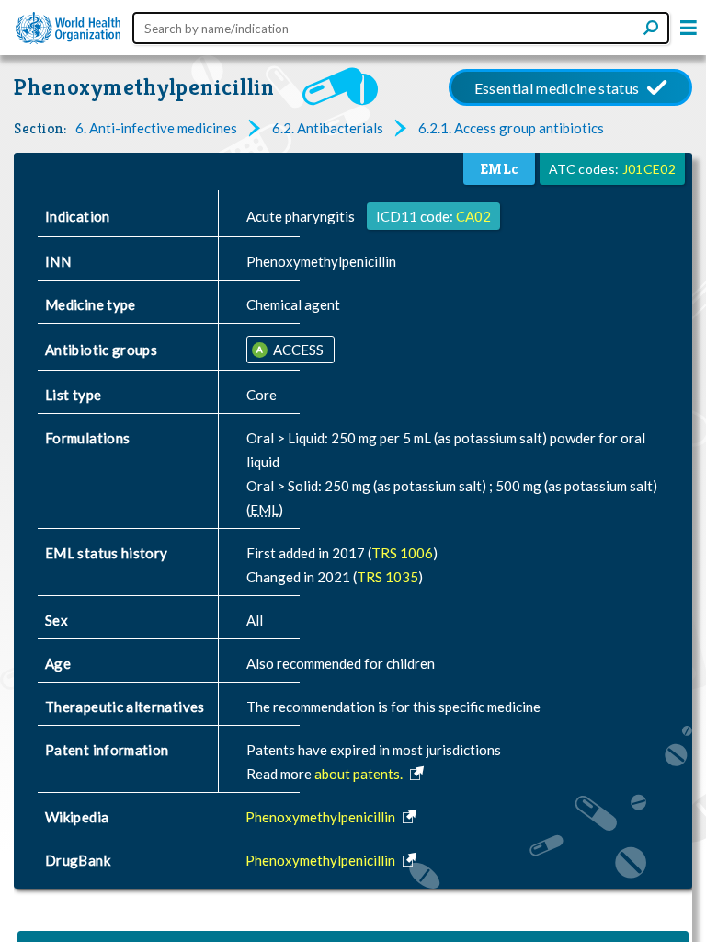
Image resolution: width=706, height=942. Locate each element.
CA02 (473, 216)
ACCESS (297, 349)
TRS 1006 (402, 553)
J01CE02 (649, 169)
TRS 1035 (387, 577)
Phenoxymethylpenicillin (144, 87)
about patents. (359, 773)
